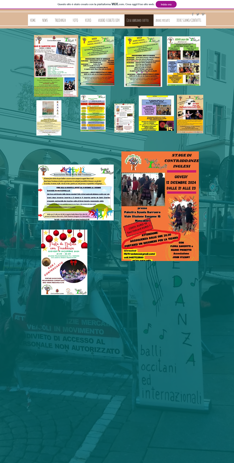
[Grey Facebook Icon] (193, 14)
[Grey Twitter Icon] (198, 14)
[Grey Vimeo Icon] (203, 14)
